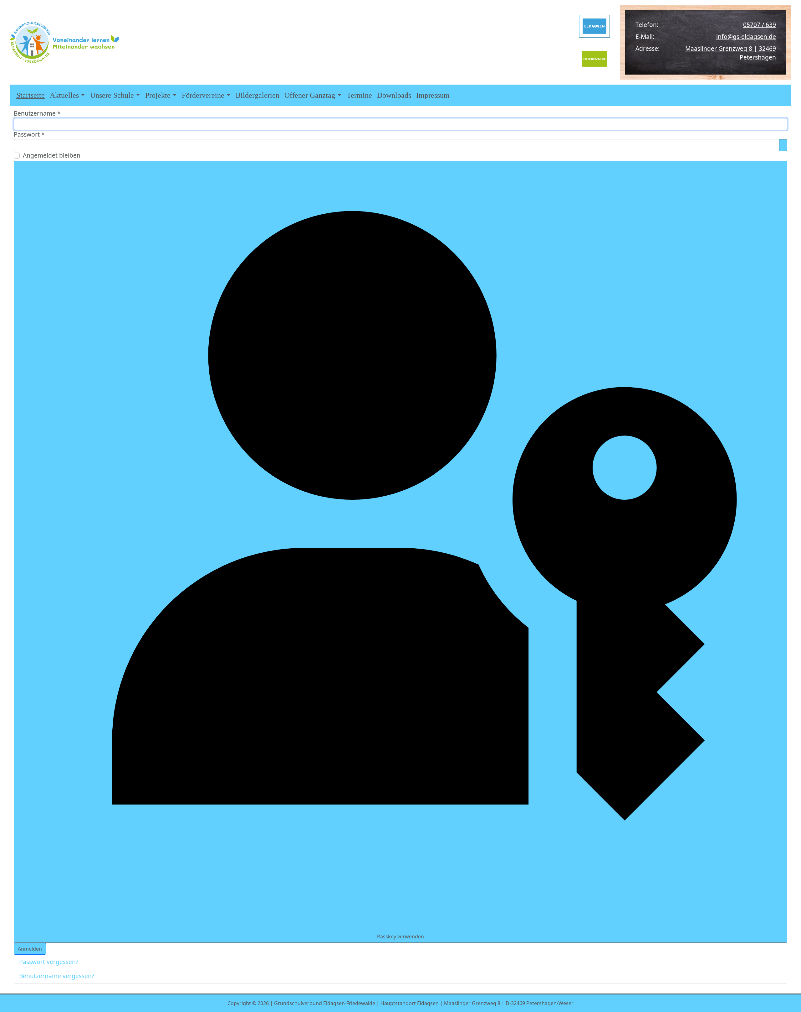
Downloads (394, 95)
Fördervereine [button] (203, 95)
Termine (359, 95)
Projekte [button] (158, 95)
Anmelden (30, 948)
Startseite (30, 95)
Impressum (433, 95)
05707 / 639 (759, 24)
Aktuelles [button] (64, 95)
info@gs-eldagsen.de (746, 36)
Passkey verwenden (400, 936)
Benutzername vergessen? (56, 976)
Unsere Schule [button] (112, 95)
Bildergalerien (257, 95)
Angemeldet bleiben (51, 155)
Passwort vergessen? (48, 961)
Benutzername (37, 113)
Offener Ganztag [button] (309, 95)
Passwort (29, 134)
